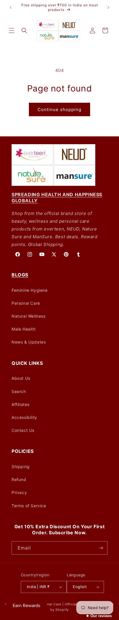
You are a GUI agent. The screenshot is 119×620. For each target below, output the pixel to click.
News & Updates (29, 341)
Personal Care (26, 303)
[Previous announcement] (10, 7)
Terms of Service (29, 505)
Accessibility (24, 417)
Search (19, 391)
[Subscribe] (100, 548)
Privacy (19, 492)
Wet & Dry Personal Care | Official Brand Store (59, 604)
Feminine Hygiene (30, 290)
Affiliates (20, 404)
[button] (11, 30)
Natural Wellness (29, 316)
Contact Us (23, 430)
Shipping (21, 466)
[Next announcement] (108, 7)
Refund (19, 479)
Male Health (24, 329)
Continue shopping (59, 109)
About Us (21, 378)
